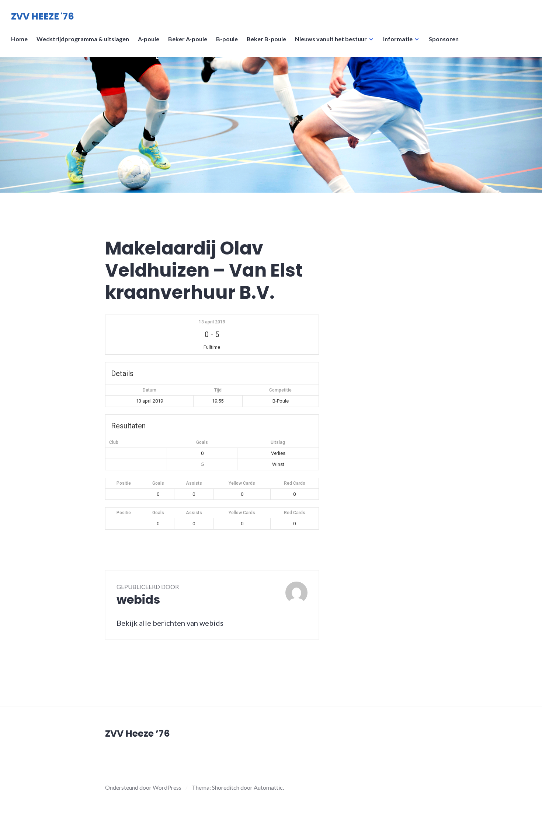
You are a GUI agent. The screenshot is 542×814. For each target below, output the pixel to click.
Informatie (398, 38)
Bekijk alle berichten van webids (170, 622)
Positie (124, 483)
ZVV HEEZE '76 (42, 16)
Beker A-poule (187, 38)
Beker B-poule (266, 38)
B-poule (227, 38)
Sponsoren (444, 38)
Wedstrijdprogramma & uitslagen (83, 38)
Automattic (268, 787)
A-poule (148, 38)
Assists (194, 483)
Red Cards (294, 483)
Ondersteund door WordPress (143, 787)
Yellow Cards (242, 483)
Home (19, 38)
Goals (158, 483)
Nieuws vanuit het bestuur (331, 38)
